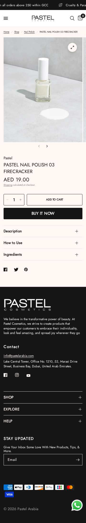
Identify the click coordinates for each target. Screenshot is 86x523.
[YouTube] (32, 375)
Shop (16, 32)
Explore (11, 409)
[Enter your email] (77, 459)
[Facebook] (9, 375)
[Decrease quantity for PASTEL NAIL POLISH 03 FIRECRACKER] (7, 199)
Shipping (8, 185)
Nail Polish (29, 32)
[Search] (72, 18)
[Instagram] (20, 375)
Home (6, 32)
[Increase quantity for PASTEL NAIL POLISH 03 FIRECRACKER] (20, 199)
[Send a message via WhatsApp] (77, 505)
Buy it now (43, 213)
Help (8, 421)
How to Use (13, 242)
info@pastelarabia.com (19, 356)
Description (13, 231)
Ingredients (13, 254)
